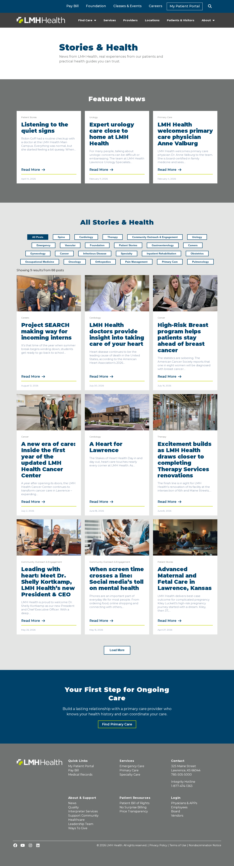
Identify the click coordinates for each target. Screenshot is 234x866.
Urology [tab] (197, 237)
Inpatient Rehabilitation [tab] (161, 253)
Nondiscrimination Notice (205, 845)
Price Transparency (134, 811)
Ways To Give (77, 828)
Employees (179, 807)
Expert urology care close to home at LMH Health (111, 134)
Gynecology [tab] (38, 253)
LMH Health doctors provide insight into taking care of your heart (116, 334)
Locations (152, 20)
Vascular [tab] (70, 245)
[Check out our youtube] (22, 846)
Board (175, 811)
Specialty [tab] (126, 253)
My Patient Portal (185, 6)
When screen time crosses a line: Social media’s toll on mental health (116, 578)
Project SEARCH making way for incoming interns (47, 331)
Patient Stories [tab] (128, 245)
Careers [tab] (193, 245)
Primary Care (165, 117)
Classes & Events (127, 6)
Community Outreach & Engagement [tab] (155, 237)
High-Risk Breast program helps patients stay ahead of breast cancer (183, 338)
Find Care (85, 20)
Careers (155, 6)
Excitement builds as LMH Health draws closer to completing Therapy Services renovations (185, 460)
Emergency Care (132, 766)
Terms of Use (177, 845)
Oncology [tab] (75, 261)
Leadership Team (80, 824)
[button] (210, 6)
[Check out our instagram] (30, 846)
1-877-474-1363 (182, 786)
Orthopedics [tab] (103, 261)
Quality (73, 807)
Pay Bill (72, 6)
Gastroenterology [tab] (163, 245)
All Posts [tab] (37, 237)
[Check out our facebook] (15, 846)
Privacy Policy (158, 845)
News (72, 803)
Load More (117, 650)
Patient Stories (29, 117)
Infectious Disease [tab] (94, 253)
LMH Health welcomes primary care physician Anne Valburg (185, 134)
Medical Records (80, 774)
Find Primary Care (117, 724)
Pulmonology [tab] (200, 261)
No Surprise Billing (133, 807)
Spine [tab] (61, 237)
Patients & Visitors (180, 20)
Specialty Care (130, 774)
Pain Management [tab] (136, 261)
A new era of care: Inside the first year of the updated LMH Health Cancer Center (48, 460)
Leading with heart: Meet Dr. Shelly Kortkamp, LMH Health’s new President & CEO (48, 582)
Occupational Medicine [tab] (39, 261)
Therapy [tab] (112, 237)
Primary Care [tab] (170, 261)
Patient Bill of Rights (134, 803)
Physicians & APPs (184, 803)
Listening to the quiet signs (44, 127)
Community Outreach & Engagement (41, 561)
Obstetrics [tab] (197, 253)
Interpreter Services (83, 811)
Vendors (177, 815)
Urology (93, 117)
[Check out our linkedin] (37, 846)
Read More (30, 170)
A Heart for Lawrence (105, 447)
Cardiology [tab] (86, 237)
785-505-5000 (181, 774)
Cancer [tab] (64, 253)
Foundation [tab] (97, 245)
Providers (130, 20)
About (206, 20)
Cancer (161, 317)
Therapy (162, 436)
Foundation (96, 6)
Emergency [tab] (43, 245)
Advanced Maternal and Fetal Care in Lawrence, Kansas (185, 578)
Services (109, 20)
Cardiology (95, 317)
